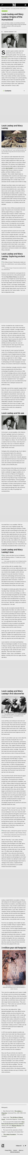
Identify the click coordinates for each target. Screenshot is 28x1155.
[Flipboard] (26, 1146)
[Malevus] (14, 5)
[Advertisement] (14, 108)
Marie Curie (4, 56)
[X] (23, 1146)
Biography (4, 11)
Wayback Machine (16, 1125)
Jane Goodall (9, 168)
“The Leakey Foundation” (9, 1134)
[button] (2, 5)
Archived (21, 1123)
